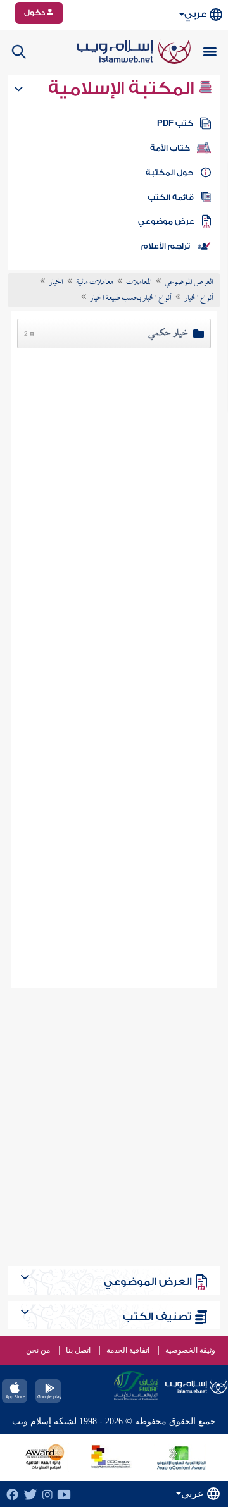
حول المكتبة (169, 172)
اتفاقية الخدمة (127, 1350)
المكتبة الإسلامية (123, 88)
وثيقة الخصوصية (190, 1350)
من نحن (38, 1350)
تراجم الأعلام (165, 246)
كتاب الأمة (170, 148)
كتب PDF (175, 123)
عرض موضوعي (166, 221)
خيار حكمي (168, 333)
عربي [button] (195, 14)
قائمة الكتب (171, 197)
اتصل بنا (78, 1350)
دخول (35, 12)
